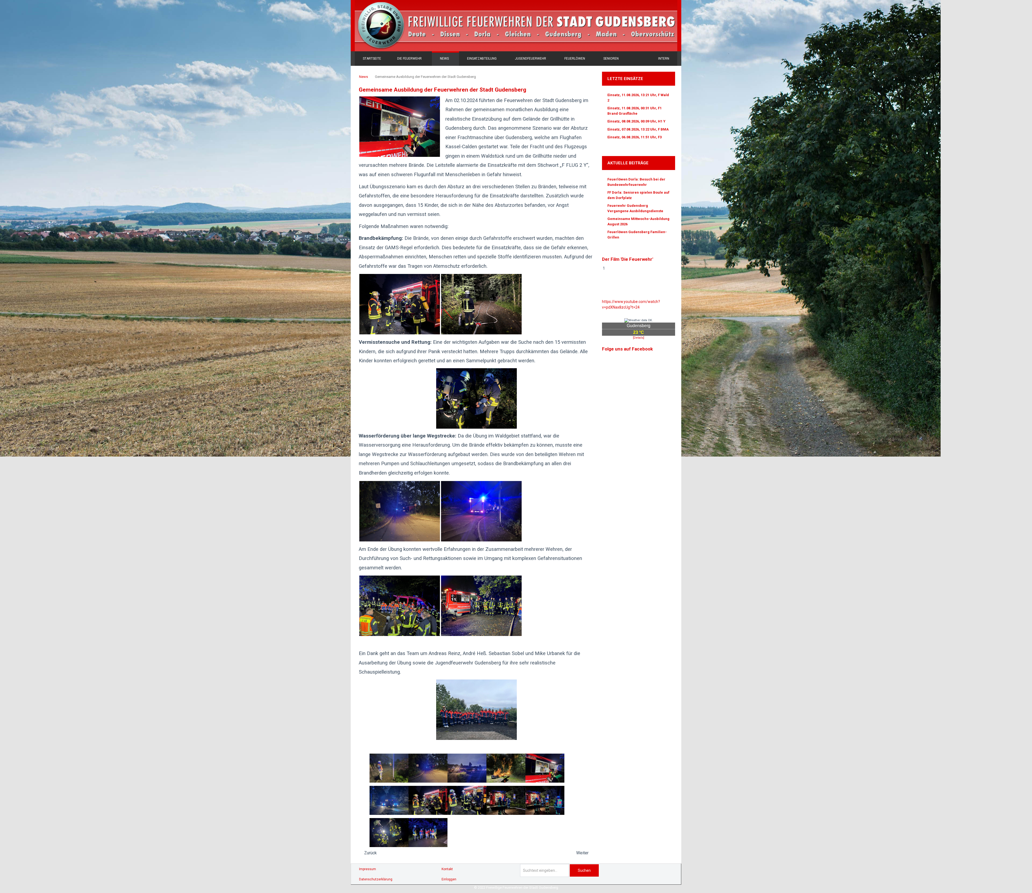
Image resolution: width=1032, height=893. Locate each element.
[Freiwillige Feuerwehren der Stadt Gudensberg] (516, 25)
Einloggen (449, 879)
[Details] (638, 337)
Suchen (584, 870)
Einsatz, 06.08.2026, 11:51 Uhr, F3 (634, 137)
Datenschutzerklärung (375, 879)
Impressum (367, 869)
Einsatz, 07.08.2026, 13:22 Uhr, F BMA (638, 129)
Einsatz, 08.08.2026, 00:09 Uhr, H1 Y (636, 121)
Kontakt (447, 869)
